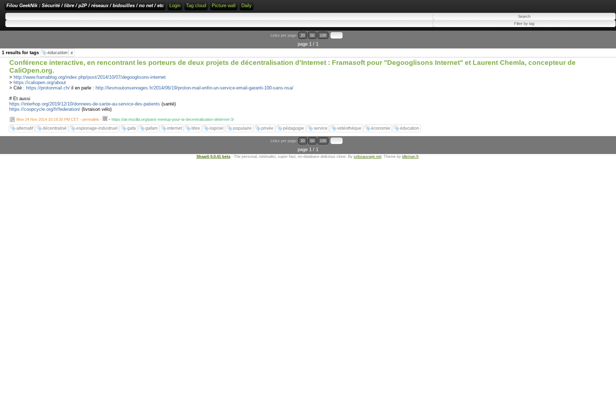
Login (174, 5)
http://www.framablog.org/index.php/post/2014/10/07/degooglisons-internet (90, 77)
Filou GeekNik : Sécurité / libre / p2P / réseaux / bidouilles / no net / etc (85, 5)
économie (380, 128)
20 (303, 35)
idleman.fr (410, 156)
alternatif (24, 128)
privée (267, 128)
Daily (246, 5)
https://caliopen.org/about (40, 82)
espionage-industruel (97, 128)
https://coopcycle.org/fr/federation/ (44, 109)
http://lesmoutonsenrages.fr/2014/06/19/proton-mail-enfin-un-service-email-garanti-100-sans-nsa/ (194, 88)
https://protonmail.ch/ (48, 88)
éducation (60, 52)
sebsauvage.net (367, 156)
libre (195, 128)
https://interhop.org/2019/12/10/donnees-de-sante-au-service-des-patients (84, 104)
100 (323, 35)
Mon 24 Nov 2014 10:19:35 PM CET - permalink (57, 119)
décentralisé (55, 128)
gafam (151, 128)
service (321, 128)
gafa (131, 128)
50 (312, 35)
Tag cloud (196, 5)
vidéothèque (349, 128)
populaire (242, 128)
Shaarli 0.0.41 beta (213, 156)
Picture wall (224, 5)
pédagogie (293, 128)
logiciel (217, 128)
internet (174, 128)
